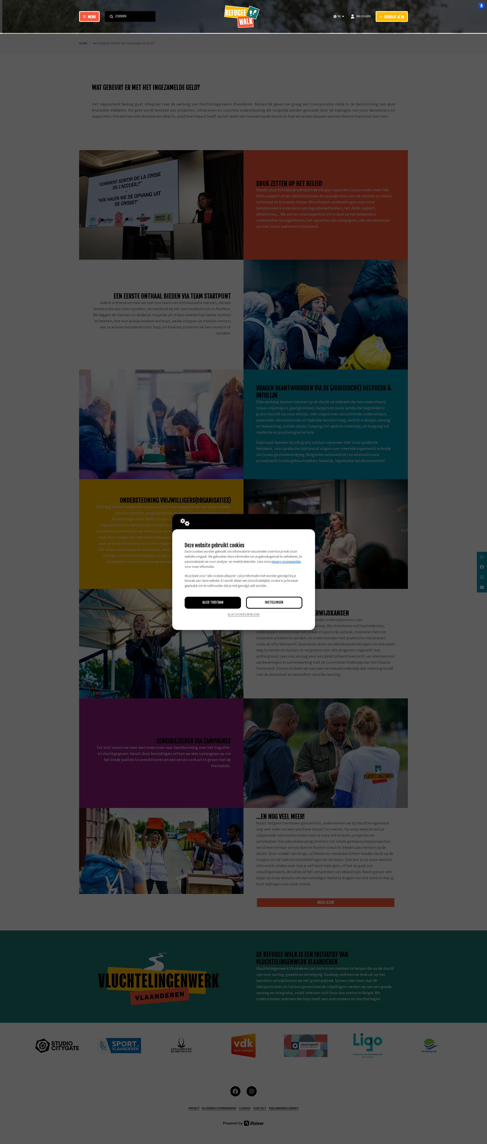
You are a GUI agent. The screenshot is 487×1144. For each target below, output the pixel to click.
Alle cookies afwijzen (243, 615)
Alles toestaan (212, 602)
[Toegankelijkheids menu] (481, 6)
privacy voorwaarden (286, 561)
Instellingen (274, 602)
